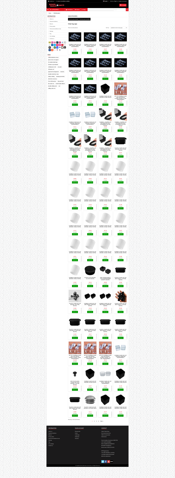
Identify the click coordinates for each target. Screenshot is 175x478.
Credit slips (77, 434)
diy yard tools (61, 81)
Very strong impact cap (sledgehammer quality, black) (105, 278)
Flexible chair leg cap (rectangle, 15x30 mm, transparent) (105, 71)
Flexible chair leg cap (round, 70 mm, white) (90, 174)
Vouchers (77, 438)
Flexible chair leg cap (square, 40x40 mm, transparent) (75, 123)
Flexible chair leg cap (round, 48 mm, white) (105, 174)
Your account (79, 428)
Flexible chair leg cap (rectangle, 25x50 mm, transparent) (90, 97)
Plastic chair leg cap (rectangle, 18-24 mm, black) (90, 330)
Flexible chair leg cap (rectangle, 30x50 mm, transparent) (75, 45)
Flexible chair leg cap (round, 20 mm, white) (75, 252)
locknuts (62, 71)
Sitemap (51, 31)
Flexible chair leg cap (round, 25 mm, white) (105, 226)
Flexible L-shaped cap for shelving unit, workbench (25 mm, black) (90, 149)
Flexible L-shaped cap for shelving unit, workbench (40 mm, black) (105, 149)
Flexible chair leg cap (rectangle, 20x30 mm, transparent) (75, 71)
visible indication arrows (53, 57)
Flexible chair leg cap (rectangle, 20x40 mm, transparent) (105, 45)
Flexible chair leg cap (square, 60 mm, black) (105, 408)
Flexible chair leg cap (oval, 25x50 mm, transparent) (105, 382)
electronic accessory (52, 78)
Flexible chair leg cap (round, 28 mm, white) (90, 226)
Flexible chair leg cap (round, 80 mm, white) (75, 174)
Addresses (77, 436)
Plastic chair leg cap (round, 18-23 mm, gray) (90, 408)
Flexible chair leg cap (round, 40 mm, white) (90, 200)
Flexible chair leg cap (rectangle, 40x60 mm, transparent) (75, 97)
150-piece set (51, 69)
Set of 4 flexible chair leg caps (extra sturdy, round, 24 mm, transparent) (75, 357)
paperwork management (53, 71)
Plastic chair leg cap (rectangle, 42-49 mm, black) (120, 304)
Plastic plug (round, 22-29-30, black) (90, 278)
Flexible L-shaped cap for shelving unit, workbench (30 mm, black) (75, 149)
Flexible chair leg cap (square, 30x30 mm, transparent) (90, 123)
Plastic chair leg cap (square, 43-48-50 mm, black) (75, 330)
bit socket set (51, 83)
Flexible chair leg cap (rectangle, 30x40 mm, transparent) (121, 45)
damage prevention (60, 76)
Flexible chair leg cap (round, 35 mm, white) (105, 200)
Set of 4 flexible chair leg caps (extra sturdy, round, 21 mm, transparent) (121, 98)
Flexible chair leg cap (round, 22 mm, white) (121, 226)
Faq (50, 33)
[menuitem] (47, 9)
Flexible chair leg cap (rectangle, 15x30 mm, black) (90, 304)
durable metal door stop (53, 74)
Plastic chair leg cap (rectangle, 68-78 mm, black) (75, 408)
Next (102, 421)
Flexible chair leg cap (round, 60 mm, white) (121, 252)
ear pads (60, 66)
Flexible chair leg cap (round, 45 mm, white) (121, 174)
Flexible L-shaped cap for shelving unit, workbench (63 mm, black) (105, 124)
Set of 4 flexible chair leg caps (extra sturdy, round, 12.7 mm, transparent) (105, 357)
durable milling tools (52, 86)
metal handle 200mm (60, 83)
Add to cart (75, 52)
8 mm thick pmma (52, 81)
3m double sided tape (52, 62)
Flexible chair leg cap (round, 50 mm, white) (75, 278)
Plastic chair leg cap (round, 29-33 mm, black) (75, 304)
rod (59, 86)
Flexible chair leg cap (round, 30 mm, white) (75, 226)
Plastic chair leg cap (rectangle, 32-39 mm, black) (120, 278)
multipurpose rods (52, 66)
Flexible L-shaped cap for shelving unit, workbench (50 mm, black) (120, 124)
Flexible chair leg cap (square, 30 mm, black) (121, 382)
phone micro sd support (53, 59)
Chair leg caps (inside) (73, 19)
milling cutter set (51, 88)
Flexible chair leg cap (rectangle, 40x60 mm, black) (105, 304)
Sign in (115, 1)
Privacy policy (52, 26)
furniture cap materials (53, 64)
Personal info (77, 431)
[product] (75, 37)
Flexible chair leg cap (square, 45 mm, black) (105, 97)
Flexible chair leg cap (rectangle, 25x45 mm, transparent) (121, 71)
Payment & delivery (53, 21)
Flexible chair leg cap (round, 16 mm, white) (105, 252)
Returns (51, 23)
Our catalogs (52, 36)
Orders (76, 433)
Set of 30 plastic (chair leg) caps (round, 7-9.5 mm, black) (74, 383)
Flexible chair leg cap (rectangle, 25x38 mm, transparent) (90, 45)
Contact (104, 428)
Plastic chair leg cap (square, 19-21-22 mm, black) (120, 149)
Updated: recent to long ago (119, 28)
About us (51, 19)
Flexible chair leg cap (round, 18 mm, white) (90, 252)
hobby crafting (51, 76)
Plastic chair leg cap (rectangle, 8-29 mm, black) (120, 330)
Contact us (51, 38)
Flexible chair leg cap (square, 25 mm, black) (121, 408)
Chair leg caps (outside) (85, 19)
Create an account (123, 1)
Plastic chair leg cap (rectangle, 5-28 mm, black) (105, 330)
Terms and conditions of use (55, 28)
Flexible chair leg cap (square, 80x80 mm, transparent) (121, 356)
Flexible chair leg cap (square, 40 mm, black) (90, 382)
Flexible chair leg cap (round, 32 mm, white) (121, 200)
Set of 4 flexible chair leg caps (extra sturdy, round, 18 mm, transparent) (90, 357)
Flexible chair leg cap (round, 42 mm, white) (75, 200)
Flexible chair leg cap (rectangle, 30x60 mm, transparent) (90, 71)
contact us (51, 1)
